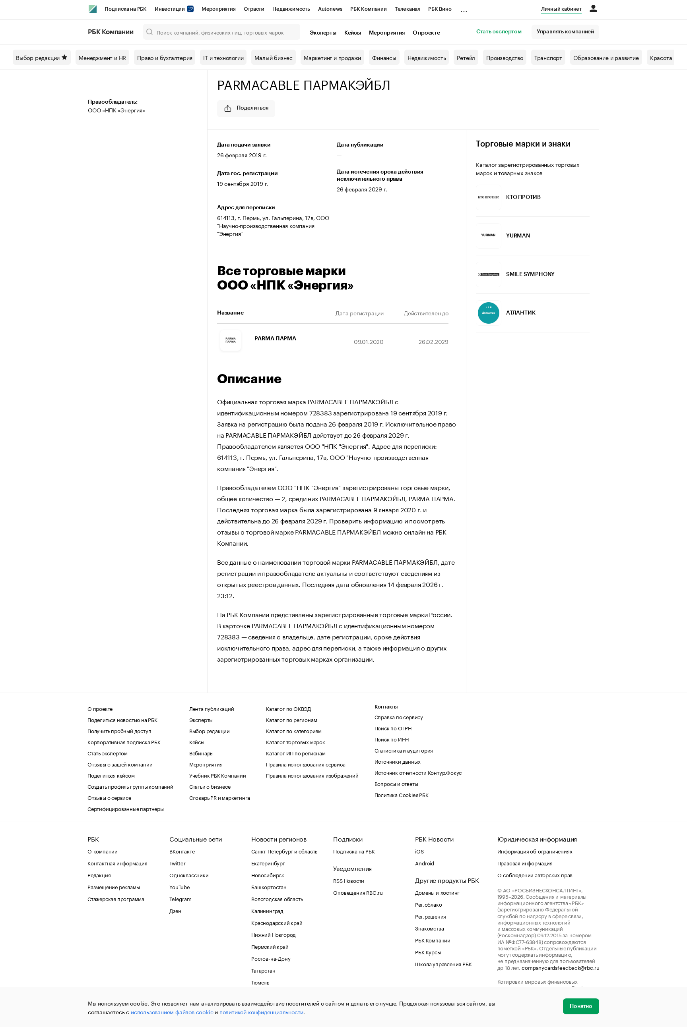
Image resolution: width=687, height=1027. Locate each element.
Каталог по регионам (291, 719)
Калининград (267, 910)
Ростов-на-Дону (270, 958)
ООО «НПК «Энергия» (116, 109)
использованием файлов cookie (172, 1011)
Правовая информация (525, 863)
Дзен (175, 910)
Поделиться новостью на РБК (122, 719)
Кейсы (352, 33)
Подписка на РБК (126, 9)
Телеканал (407, 9)
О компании (102, 851)
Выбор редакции (38, 57)
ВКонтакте (181, 851)
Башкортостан (269, 886)
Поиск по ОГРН (393, 728)
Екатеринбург (268, 863)
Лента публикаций (211, 708)
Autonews (330, 9)
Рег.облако (428, 904)
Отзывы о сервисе (109, 797)
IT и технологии (223, 57)
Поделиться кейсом (111, 775)
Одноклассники (188, 874)
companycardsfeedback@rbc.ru (561, 967)
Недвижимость (291, 9)
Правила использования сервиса (305, 764)
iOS (419, 851)
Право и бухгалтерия (164, 57)
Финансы (384, 57)
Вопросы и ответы (396, 783)
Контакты (386, 706)
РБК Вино (439, 9)
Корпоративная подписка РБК (124, 741)
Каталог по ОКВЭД (288, 708)
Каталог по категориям (294, 730)
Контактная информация (117, 863)
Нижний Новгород (273, 934)
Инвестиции (170, 9)
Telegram (180, 898)
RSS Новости (348, 880)
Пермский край (269, 946)
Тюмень (260, 982)
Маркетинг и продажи (332, 57)
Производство (504, 57)
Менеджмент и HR (102, 57)
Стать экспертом (499, 32)
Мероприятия (219, 9)
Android (424, 863)
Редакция (99, 874)
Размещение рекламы (113, 886)
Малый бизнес (273, 57)
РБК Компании (368, 9)
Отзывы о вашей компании (119, 764)
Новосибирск (267, 874)
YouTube (179, 886)
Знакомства (429, 928)
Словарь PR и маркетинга (219, 797)
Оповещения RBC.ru (358, 892)
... (464, 7)
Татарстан (263, 970)
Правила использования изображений (312, 775)
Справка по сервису (399, 716)
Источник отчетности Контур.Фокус (418, 772)
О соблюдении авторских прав (535, 874)
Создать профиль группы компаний (130, 786)
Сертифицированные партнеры (125, 808)
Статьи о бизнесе (210, 786)
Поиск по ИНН (392, 739)
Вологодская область (277, 898)
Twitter (177, 863)
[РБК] (93, 9)
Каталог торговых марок (295, 741)
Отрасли (254, 9)
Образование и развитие (606, 57)
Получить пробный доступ (119, 730)
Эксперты (323, 33)
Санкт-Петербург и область (284, 851)
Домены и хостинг (437, 892)
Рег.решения (430, 916)
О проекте (426, 33)
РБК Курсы (428, 952)
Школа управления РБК (443, 963)
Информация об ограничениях (534, 851)
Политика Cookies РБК (402, 794)
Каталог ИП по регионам (296, 753)
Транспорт (548, 57)
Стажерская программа (115, 898)
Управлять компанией (565, 32)
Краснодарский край (276, 922)
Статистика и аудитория (404, 750)
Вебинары (201, 753)
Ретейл (466, 57)
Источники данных (398, 761)
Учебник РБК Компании (217, 775)
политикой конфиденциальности (261, 1011)
